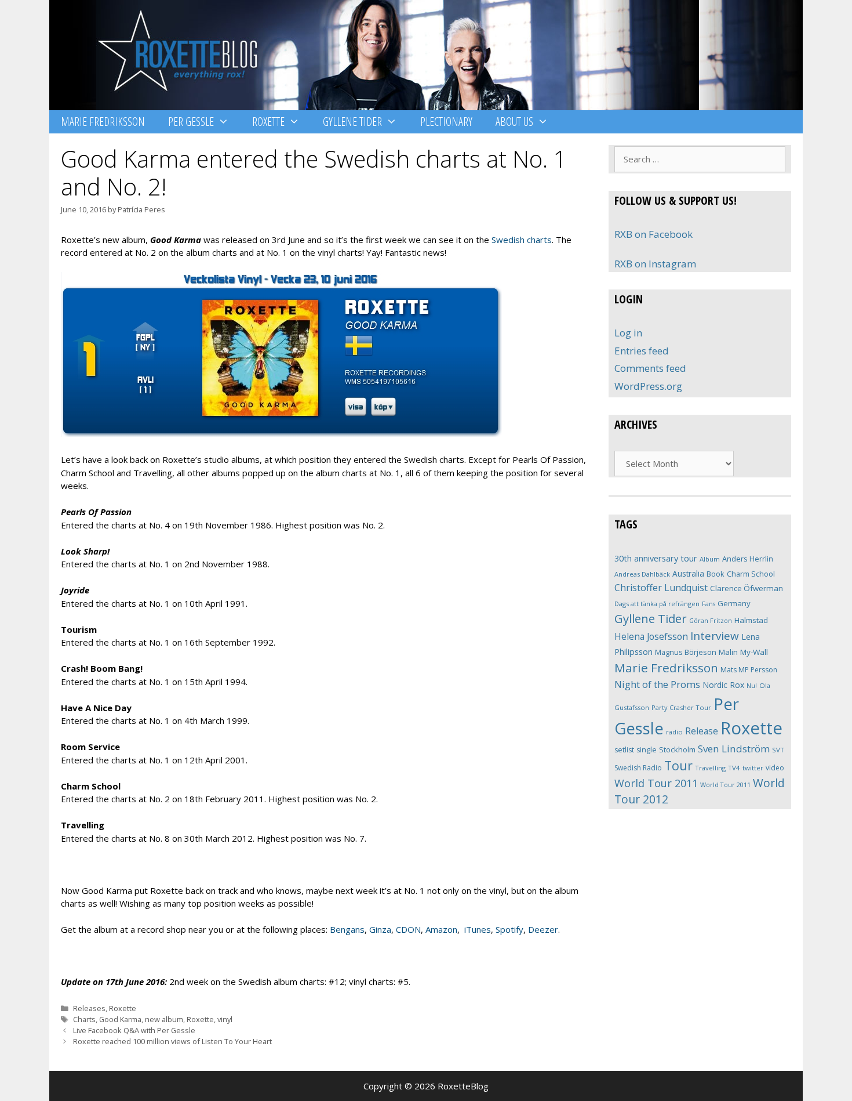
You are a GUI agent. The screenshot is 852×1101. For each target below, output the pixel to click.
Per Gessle (191, 121)
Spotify (509, 929)
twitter (752, 767)
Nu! (752, 686)
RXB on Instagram (655, 263)
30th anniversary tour (655, 558)
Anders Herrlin (747, 558)
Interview (714, 635)
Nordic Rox (723, 684)
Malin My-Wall (743, 652)
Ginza (380, 929)
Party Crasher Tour (681, 707)
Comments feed (650, 368)
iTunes (477, 929)
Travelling (710, 767)
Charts (84, 1019)
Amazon (441, 929)
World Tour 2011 (656, 783)
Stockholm (677, 749)
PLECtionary (446, 121)
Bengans (347, 929)
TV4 (734, 767)
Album (710, 559)
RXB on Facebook (653, 234)
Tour (678, 765)
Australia (688, 573)
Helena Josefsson (651, 636)
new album (164, 1019)
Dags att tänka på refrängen (657, 603)
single (646, 750)
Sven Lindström (734, 748)
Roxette (268, 121)
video (775, 768)
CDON (408, 929)
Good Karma (120, 1019)
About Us (514, 121)
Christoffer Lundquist (661, 587)
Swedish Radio (638, 768)
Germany (734, 603)
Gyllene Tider (352, 121)
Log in (628, 332)
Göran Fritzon (710, 620)
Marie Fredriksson (103, 121)
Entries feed (641, 350)
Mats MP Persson (748, 670)
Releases (89, 1008)
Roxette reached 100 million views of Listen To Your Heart (172, 1041)
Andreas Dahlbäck (642, 574)
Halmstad (751, 620)
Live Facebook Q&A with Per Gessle (134, 1030)
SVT (778, 749)
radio (674, 731)
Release (701, 731)
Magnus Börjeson (685, 652)
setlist (624, 750)
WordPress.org (648, 386)
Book (715, 573)
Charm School (751, 573)
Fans (708, 603)
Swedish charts (521, 239)
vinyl (224, 1019)
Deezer (543, 929)
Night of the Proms (657, 684)
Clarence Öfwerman (746, 588)
